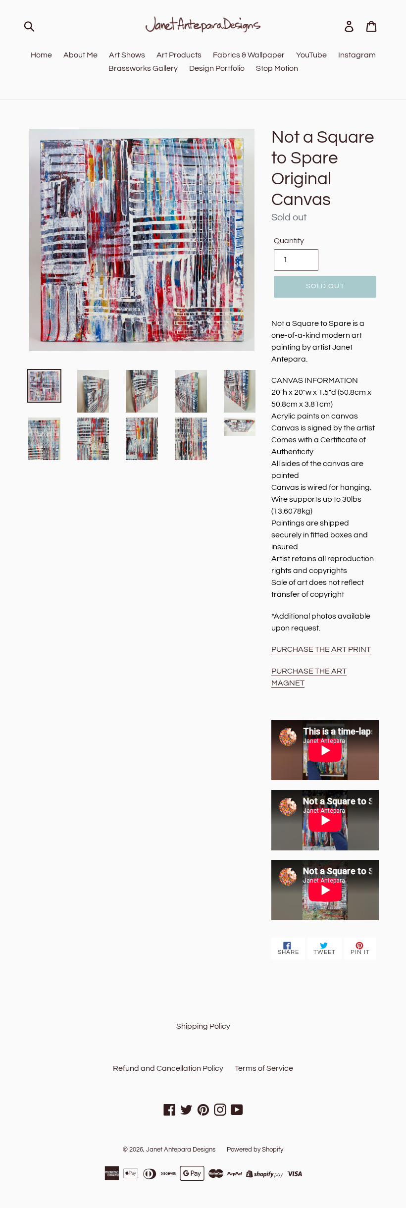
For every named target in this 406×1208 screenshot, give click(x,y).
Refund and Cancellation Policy (168, 1068)
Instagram (357, 55)
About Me (80, 55)
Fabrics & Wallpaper (249, 55)
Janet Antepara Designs (180, 1149)
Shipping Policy (203, 1026)
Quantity (289, 241)
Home (41, 55)
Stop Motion (277, 68)
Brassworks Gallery (143, 68)
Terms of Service (264, 1068)
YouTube (311, 55)
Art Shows (127, 55)
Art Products (179, 55)
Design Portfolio (217, 68)
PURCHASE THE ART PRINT (321, 649)
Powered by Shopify (255, 1149)
